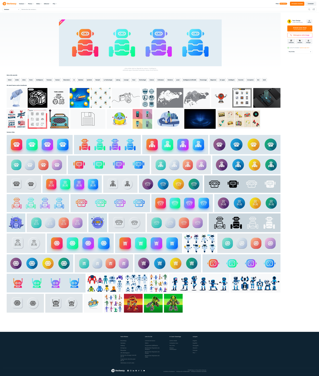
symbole (89, 80)
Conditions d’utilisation (169, 371)
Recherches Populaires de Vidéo (152, 356)
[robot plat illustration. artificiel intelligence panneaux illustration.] (97, 222)
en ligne (222, 80)
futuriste (240, 80)
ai (74, 80)
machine (80, 80)
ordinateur (161, 80)
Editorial (46, 4)
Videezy (123, 345)
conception (250, 80)
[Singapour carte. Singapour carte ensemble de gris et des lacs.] (183, 98)
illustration (66, 80)
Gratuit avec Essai (299, 28)
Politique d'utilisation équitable (198, 371)
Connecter (311, 3)
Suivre (309, 22)
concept (126, 80)
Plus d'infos (292, 51)
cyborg (118, 80)
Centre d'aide (173, 340)
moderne (170, 80)
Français (195, 350)
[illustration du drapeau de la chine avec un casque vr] (221, 98)
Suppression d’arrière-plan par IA (128, 359)
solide (17, 80)
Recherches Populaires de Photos (152, 352)
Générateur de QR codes (127, 363)
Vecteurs (21, 4)
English (195, 340)
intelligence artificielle (189, 80)
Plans (277, 3)
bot (258, 80)
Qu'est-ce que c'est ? (304, 47)
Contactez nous (173, 343)
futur (133, 80)
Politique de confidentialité (183, 371)
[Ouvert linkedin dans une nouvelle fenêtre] (133, 370)
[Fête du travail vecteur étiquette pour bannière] (16, 119)
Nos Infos (172, 345)
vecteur (57, 80)
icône (24, 80)
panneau (49, 80)
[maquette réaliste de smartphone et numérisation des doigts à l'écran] (266, 98)
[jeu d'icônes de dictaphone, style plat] (142, 119)
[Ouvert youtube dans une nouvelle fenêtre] (144, 370)
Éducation (123, 350)
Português (195, 345)
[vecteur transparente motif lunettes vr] (100, 98)
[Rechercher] (309, 9)
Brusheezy (123, 340)
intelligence (39, 80)
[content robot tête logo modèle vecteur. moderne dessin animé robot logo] (93, 303)
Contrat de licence (150, 340)
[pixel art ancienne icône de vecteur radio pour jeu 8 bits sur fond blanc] (59, 119)
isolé (264, 80)
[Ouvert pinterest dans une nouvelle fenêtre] (136, 370)
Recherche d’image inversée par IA (128, 355)
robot (10, 80)
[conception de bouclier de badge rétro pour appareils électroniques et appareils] (148, 98)
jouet (177, 80)
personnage (203, 80)
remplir (97, 80)
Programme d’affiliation (151, 345)
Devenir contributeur (173, 348)
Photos (30, 4)
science (152, 80)
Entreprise (123, 348)
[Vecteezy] (9, 3)
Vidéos (38, 4)
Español (195, 343)
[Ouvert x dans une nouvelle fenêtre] (141, 370)
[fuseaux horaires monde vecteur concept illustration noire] (58, 98)
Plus (54, 4)
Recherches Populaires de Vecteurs (152, 348)
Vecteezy (123, 343)
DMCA (146, 343)
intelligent (231, 80)
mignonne (213, 80)
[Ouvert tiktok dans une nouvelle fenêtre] (138, 370)
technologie (142, 80)
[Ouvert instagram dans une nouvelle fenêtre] (130, 370)
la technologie (108, 80)
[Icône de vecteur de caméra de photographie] (37, 98)
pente (31, 80)
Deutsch (195, 348)
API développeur (125, 353)
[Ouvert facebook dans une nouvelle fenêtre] (128, 370)
